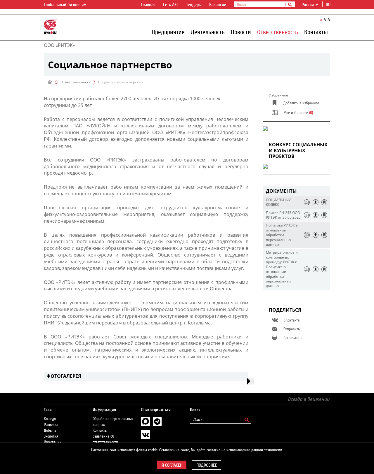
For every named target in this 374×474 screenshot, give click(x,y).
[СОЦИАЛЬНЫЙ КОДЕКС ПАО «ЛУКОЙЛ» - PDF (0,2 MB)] (315, 202)
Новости (241, 31)
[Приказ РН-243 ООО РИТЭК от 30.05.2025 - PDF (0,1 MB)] (315, 215)
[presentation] (250, 381)
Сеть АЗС (171, 4)
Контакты (316, 31)
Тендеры (194, 4)
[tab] (296, 191)
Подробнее (206, 465)
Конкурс (50, 419)
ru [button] (329, 4)
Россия (308, 4)
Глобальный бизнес (62, 4)
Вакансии (217, 4)
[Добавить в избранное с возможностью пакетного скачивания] (324, 202)
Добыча (50, 430)
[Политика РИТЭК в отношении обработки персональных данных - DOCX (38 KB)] (315, 235)
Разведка (51, 424)
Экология (51, 436)
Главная (148, 4)
